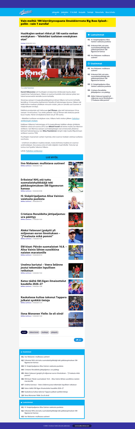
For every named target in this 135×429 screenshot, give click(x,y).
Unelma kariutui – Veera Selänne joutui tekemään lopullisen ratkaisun (42, 267)
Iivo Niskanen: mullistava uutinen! (43, 163)
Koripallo (82, 12)
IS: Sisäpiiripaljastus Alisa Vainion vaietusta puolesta (42, 197)
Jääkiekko (64, 12)
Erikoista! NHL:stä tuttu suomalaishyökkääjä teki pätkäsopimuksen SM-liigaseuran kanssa (42, 184)
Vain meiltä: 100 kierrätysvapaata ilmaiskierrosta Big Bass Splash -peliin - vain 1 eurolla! (64, 22)
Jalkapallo (55, 12)
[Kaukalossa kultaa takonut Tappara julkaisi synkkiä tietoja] (75, 303)
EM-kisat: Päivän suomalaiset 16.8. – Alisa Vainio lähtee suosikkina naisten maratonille (44, 249)
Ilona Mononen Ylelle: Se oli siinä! (42, 313)
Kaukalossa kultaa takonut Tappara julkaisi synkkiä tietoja (44, 298)
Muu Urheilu (110, 12)
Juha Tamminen (29, 88)
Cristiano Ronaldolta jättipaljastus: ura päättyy (43, 215)
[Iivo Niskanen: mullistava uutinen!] (75, 169)
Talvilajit (90, 12)
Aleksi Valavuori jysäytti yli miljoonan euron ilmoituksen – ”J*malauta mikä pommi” (40, 233)
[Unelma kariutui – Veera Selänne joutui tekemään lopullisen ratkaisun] (75, 270)
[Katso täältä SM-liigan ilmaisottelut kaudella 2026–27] (75, 287)
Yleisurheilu (99, 12)
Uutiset (23, 43)
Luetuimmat (28, 402)
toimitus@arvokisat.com (82, 426)
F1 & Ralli (73, 12)
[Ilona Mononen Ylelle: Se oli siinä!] (75, 319)
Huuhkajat (45, 332)
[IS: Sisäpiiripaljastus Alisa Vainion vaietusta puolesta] (75, 202)
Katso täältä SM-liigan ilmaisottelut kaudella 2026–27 (43, 282)
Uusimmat (27, 352)
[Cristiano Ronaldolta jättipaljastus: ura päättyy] (75, 220)
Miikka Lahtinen (26, 166)
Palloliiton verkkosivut (34, 151)
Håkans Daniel (33, 332)
